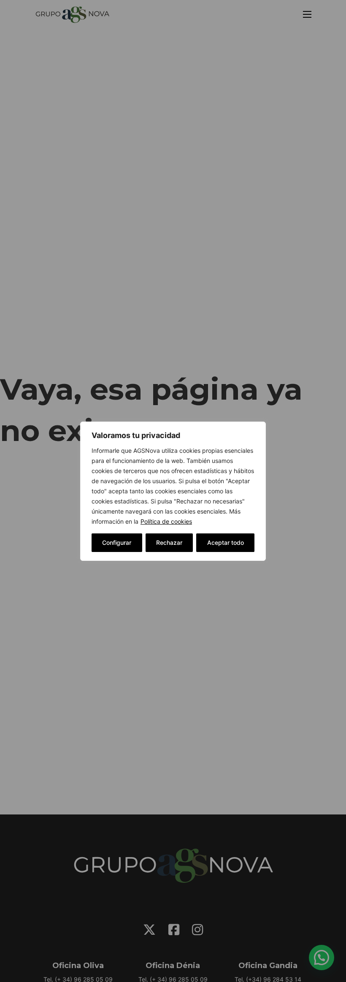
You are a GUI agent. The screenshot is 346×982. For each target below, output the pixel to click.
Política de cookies (166, 521)
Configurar (116, 542)
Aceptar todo (225, 542)
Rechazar (169, 542)
